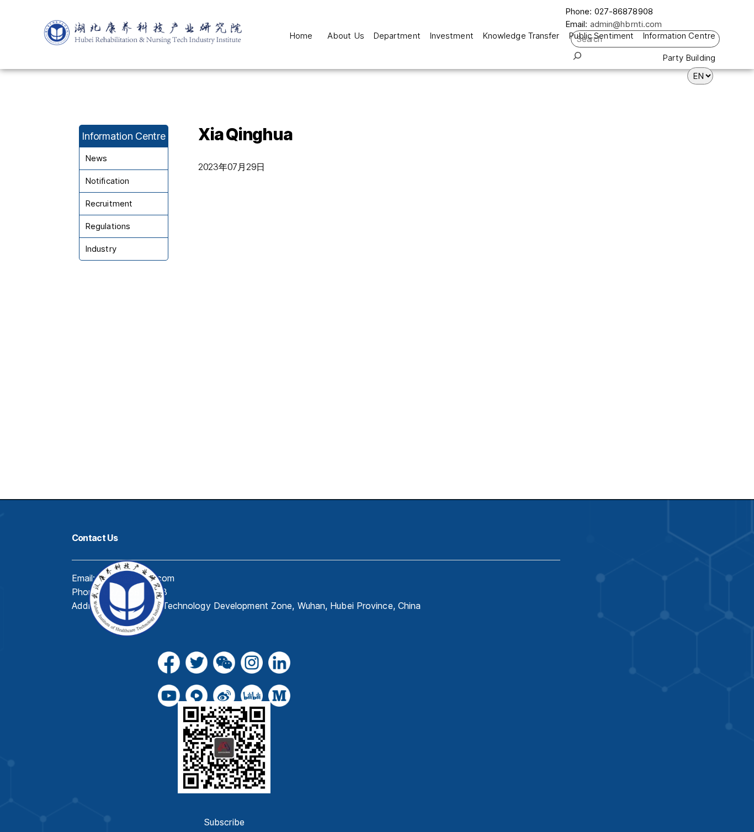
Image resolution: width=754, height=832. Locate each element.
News (96, 158)
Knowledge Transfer (521, 35)
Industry (100, 248)
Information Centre (679, 35)
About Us (345, 35)
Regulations (107, 226)
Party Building (688, 57)
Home (300, 35)
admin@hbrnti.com (626, 24)
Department (397, 35)
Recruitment (108, 203)
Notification (107, 181)
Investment (451, 35)
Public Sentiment (601, 35)
